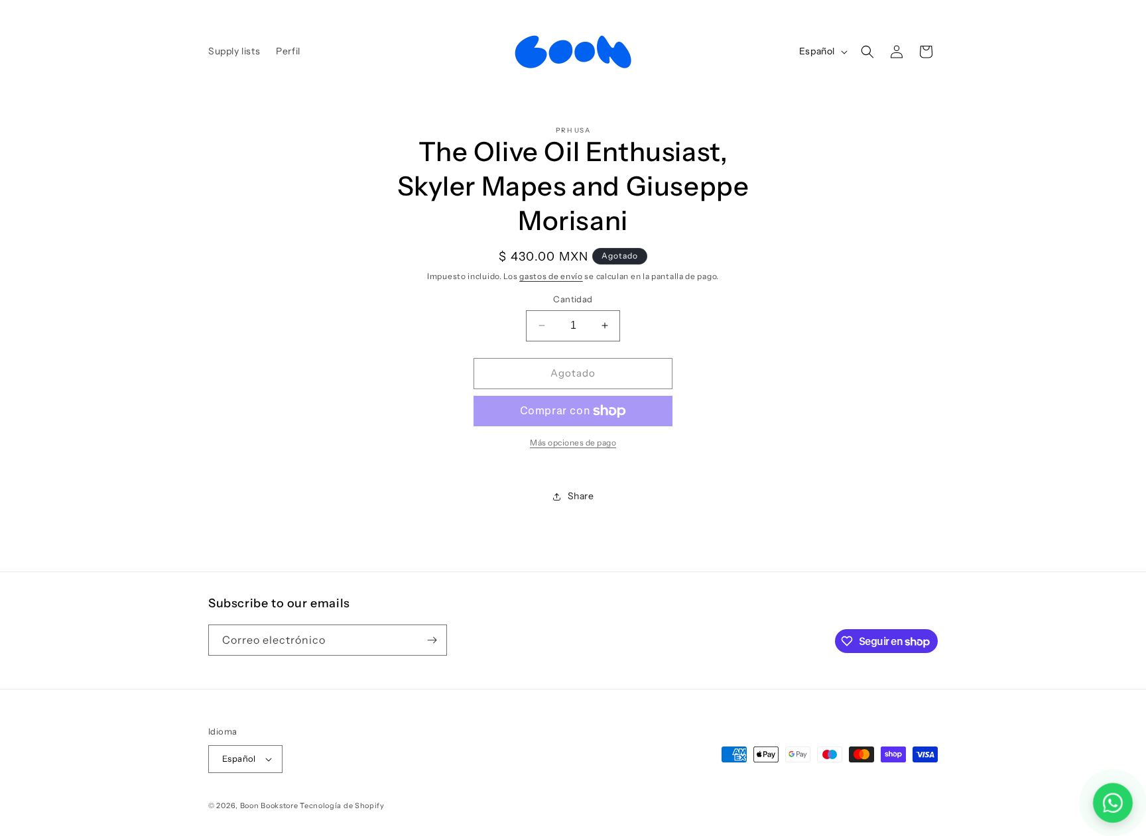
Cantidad (572, 299)
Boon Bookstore (269, 805)
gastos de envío (551, 276)
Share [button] (581, 496)
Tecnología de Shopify (342, 805)
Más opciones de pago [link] (573, 443)
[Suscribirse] (431, 640)
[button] (867, 51)
